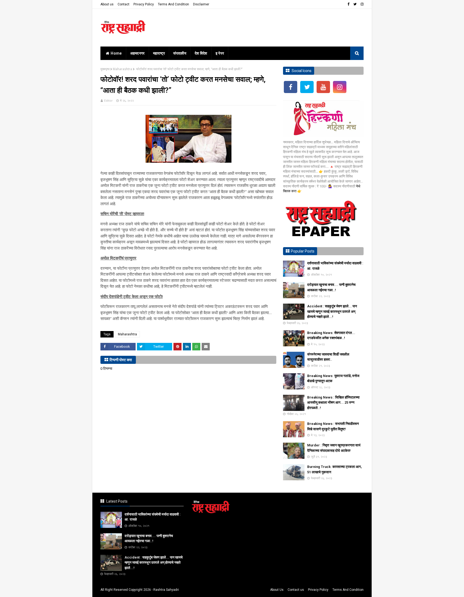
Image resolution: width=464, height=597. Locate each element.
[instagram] (361, 4)
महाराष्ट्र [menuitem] (159, 53)
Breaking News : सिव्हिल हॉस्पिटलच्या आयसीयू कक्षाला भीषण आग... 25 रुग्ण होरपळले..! (333, 402)
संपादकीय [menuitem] (179, 53)
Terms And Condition (173, 4)
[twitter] (355, 4)
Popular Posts (302, 251)
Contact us (296, 590)
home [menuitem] (116, 53)
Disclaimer (201, 4)
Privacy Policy (143, 4)
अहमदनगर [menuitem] (137, 53)
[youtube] (323, 87)
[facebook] (348, 4)
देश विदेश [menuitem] (201, 53)
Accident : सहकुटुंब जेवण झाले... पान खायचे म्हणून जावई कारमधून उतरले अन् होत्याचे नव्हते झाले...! (332, 311)
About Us (277, 590)
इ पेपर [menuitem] (220, 53)
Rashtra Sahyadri (166, 590)
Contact (123, 4)
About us (107, 4)
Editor (108, 100)
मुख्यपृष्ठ (105, 69)
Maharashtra (122, 69)
